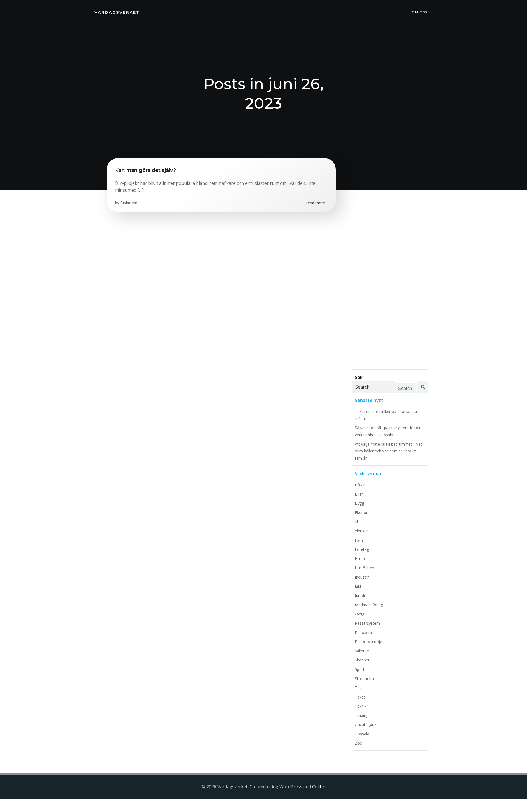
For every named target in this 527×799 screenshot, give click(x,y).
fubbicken (128, 202)
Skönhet (362, 660)
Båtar (360, 484)
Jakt (358, 586)
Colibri (319, 787)
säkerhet (362, 650)
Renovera (363, 632)
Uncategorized (368, 724)
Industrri (362, 577)
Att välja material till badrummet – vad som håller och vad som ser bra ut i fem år (389, 451)
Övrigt (360, 613)
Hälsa (360, 558)
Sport (360, 669)
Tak (358, 687)
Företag (362, 549)
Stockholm (364, 678)
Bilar (359, 494)
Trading (361, 715)
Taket (360, 697)
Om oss (419, 12)
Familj (360, 540)
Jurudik (361, 595)
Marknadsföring (369, 604)
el (356, 521)
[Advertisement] (390, 287)
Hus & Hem (365, 567)
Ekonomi (363, 512)
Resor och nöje (368, 641)
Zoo (358, 743)
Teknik (360, 706)
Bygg (359, 503)
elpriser (361, 530)
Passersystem (367, 623)
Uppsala (362, 733)
